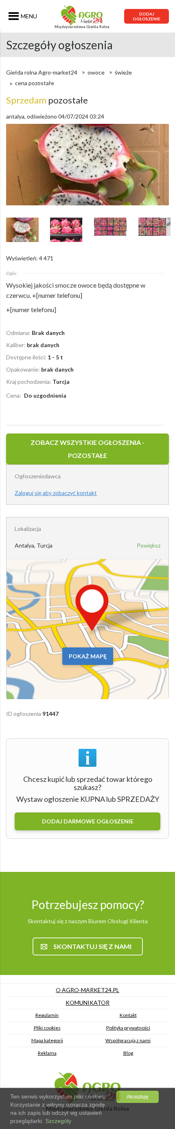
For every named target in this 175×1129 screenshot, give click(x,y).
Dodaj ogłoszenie (146, 16)
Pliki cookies (47, 1028)
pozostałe (47, 100)
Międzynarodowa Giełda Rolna (82, 26)
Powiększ (148, 545)
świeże (123, 72)
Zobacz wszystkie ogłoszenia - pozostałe (87, 448)
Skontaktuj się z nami (92, 946)
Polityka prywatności (128, 1028)
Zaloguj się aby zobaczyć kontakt (56, 492)
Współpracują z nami (128, 1040)
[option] (87, 164)
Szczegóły (57, 1121)
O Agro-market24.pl (87, 989)
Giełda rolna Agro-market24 (41, 72)
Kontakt (128, 1015)
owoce (96, 72)
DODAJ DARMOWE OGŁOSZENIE (87, 821)
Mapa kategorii (47, 1040)
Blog (128, 1053)
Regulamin (47, 1015)
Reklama (47, 1053)
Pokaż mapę (88, 656)
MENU (29, 16)
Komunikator (87, 1002)
